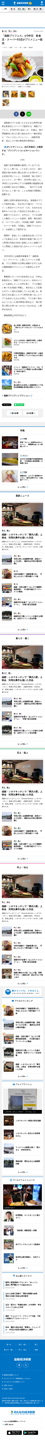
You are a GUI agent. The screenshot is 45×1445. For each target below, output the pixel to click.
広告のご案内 (8, 1389)
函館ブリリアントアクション (17, 395)
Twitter (25, 1365)
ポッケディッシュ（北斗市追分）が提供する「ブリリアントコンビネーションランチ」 (22, 150)
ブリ (16, 47)
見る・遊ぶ (21, 9)
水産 (25, 47)
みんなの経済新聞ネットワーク (22, 1413)
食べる (13, 9)
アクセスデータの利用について (14, 1382)
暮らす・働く (38, 9)
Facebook (19, 1365)
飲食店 (31, 47)
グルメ (5, 47)
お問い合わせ (8, 1385)
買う (29, 9)
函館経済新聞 (20, 3)
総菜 (11, 47)
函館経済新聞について (11, 1375)
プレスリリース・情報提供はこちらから (17, 1378)
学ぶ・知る (12, 31)
